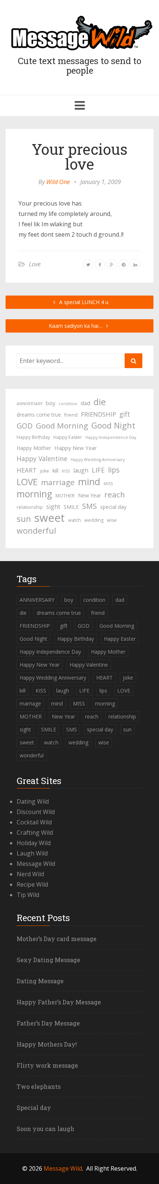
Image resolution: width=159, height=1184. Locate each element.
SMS (89, 506)
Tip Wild (28, 895)
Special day (34, 1107)
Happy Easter (67, 437)
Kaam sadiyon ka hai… (76, 325)
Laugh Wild (32, 853)
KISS (66, 471)
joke (44, 471)
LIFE (98, 470)
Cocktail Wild (34, 822)
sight (53, 507)
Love (35, 264)
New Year (89, 495)
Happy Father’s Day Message (59, 1002)
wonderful (36, 531)
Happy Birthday (33, 437)
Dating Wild (33, 801)
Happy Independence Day (110, 437)
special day (113, 506)
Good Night (113, 425)
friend (71, 415)
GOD (25, 426)
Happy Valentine (42, 458)
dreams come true (39, 414)
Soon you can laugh (45, 1129)
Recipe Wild (32, 884)
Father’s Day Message (48, 1023)
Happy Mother (34, 447)
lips (113, 470)
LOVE (27, 482)
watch (74, 520)
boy (50, 403)
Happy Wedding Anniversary (98, 459)
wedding (94, 520)
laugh (80, 470)
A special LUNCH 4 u (83, 302)
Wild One (58, 182)
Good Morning (62, 425)
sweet (49, 518)
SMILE (71, 506)
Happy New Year (75, 447)
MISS (108, 483)
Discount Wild (36, 812)
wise (112, 520)
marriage (58, 482)
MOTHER (65, 496)
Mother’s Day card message (57, 939)
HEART (27, 470)
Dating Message (40, 981)
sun (24, 519)
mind (89, 481)
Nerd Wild (30, 874)
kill (55, 470)
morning (34, 494)
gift (124, 414)
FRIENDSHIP (98, 414)
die (100, 402)
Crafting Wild (35, 832)
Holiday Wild (34, 843)
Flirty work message (47, 1065)
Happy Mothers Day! (47, 1044)
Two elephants (39, 1086)
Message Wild (36, 864)
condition (67, 403)
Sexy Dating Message (48, 960)
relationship (30, 507)
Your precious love (80, 156)
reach (114, 494)
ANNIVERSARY (30, 403)
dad (85, 403)
